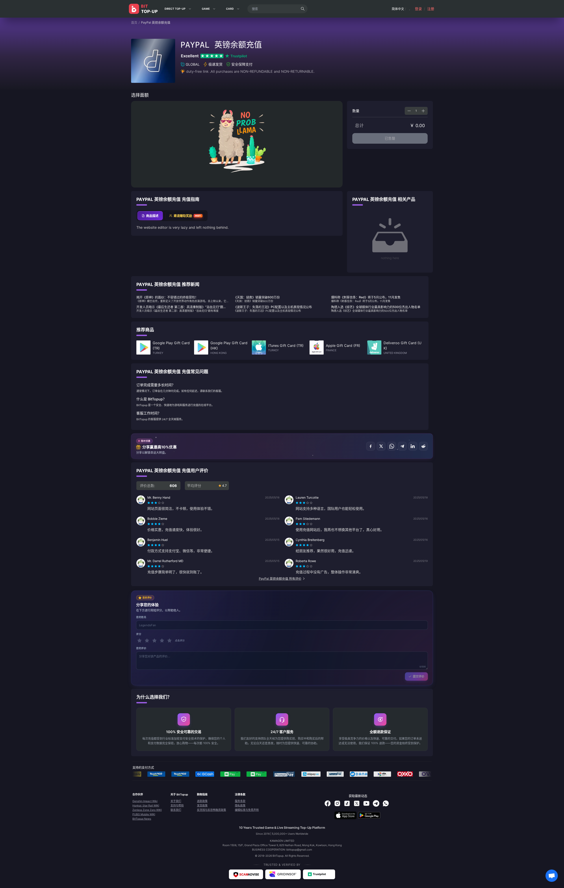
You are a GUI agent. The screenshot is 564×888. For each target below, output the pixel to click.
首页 (134, 22)
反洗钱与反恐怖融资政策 (211, 810)
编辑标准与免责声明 (247, 810)
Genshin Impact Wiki (145, 801)
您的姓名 (141, 617)
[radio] (149, 503)
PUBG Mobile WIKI (143, 814)
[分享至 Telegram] (402, 446)
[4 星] (162, 640)
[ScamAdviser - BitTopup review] (246, 874)
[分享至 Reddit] (423, 446)
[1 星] (139, 640)
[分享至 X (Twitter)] (381, 446)
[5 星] (169, 640)
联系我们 (176, 810)
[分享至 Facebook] (370, 446)
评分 (138, 634)
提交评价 (418, 676)
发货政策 (202, 805)
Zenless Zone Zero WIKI (147, 810)
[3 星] (154, 640)
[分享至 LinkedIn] (412, 446)
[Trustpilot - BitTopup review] (319, 874)
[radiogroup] (155, 503)
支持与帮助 (177, 805)
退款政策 (202, 801)
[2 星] (147, 640)
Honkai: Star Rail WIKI (145, 805)
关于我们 (176, 801)
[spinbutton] (416, 111)
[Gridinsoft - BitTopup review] (283, 874)
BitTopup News (141, 818)
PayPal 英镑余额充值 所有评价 (280, 578)
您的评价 (141, 648)
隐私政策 (240, 805)
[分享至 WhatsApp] (391, 446)
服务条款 (240, 801)
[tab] (150, 215)
